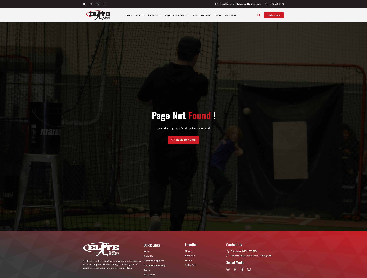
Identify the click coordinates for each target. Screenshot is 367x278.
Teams (217, 15)
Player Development (175, 15)
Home (129, 15)
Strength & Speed (202, 15)
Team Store (230, 15)
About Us (140, 15)
